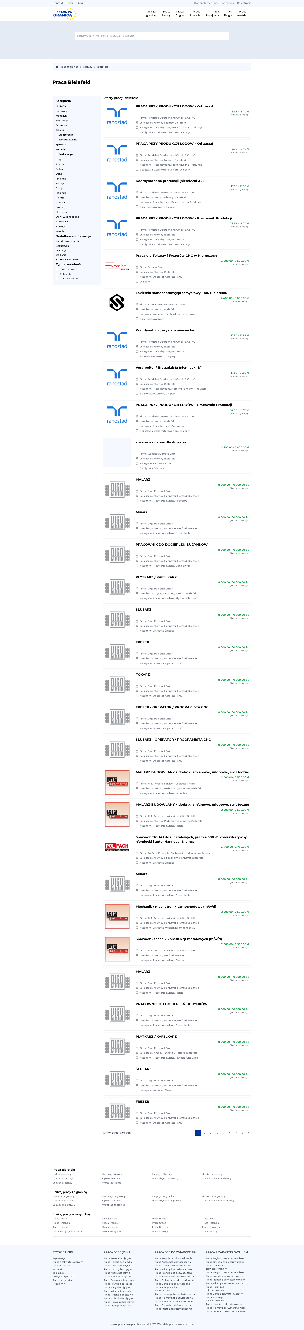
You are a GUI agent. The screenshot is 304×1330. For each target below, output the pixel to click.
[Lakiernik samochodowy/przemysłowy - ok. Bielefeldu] (117, 303)
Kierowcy (61, 110)
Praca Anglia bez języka (117, 1272)
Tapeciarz (181, 500)
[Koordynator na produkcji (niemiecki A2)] (117, 191)
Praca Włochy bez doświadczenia (174, 1269)
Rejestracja (59, 1258)
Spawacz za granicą (64, 1204)
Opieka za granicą (112, 1200)
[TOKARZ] (117, 684)
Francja (60, 183)
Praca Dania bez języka (117, 1265)
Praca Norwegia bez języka (119, 1302)
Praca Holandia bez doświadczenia (174, 1276)
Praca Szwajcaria (111, 1231)
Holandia (61, 192)
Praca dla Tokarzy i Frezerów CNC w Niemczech (176, 255)
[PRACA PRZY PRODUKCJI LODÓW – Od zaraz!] (117, 116)
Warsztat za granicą (113, 1204)
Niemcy (87, 66)
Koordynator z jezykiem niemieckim (166, 330)
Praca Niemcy (160, 1227)
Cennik (70, 3)
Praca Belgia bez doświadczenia (173, 1305)
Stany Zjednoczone (67, 216)
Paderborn (170, 788)
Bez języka (62, 245)
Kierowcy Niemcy (112, 1174)
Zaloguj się (59, 1272)
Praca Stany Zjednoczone (67, 1231)
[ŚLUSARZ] (117, 619)
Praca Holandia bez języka (118, 1298)
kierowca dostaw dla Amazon (161, 442)
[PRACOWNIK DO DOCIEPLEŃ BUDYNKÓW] (117, 554)
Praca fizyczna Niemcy (165, 1178)
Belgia (59, 169)
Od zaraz (61, 254)
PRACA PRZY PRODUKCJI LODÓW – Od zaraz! (174, 106)
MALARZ (143, 479)
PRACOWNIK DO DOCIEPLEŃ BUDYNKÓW (172, 544)
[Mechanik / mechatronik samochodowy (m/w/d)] (117, 916)
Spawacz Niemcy (62, 1182)
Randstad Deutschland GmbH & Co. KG (171, 117)
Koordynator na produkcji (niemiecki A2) (170, 181)
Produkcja (196, 127)
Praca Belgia (159, 1218)
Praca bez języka (62, 1280)
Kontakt (58, 3)
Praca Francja (110, 1222)
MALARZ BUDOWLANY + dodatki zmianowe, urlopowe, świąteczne (192, 772)
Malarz (179, 825)
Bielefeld (180, 122)
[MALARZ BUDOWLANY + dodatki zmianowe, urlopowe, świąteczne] (117, 782)
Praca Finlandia (61, 1222)
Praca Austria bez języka (117, 1258)
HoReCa (61, 106)
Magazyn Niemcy (162, 1174)
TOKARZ (143, 674)
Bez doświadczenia (67, 241)
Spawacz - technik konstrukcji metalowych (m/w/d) (179, 939)
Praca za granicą (69, 66)
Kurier (168, 463)
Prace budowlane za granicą (218, 1200)
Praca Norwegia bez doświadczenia (175, 1294)
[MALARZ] (117, 489)
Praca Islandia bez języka (118, 1283)
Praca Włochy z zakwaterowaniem (225, 1283)
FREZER (142, 642)
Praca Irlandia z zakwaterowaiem (225, 1304)
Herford (182, 495)
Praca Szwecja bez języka (118, 1276)
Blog (80, 3)
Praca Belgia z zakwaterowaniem (225, 1272)
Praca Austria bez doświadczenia (173, 1308)
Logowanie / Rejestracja (235, 3)
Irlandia (60, 197)
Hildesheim (171, 857)
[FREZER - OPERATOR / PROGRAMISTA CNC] (117, 717)
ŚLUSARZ (144, 609)
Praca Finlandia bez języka (118, 1294)
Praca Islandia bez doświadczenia (174, 1272)
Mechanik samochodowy (180, 314)
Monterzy (62, 120)
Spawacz (61, 144)
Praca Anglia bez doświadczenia (173, 1262)
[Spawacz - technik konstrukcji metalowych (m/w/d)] (117, 949)
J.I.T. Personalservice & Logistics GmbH (171, 783)
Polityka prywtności (64, 1276)
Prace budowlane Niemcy (216, 1178)
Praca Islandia (110, 1227)
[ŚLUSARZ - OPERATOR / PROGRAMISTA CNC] (117, 749)
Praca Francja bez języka (118, 1305)
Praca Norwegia (211, 1227)
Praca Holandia (210, 1222)
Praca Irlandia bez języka (118, 1262)
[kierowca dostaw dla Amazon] (117, 452)
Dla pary (61, 250)
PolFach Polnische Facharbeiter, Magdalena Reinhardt (180, 853)
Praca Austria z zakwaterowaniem (225, 1311)
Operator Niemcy (63, 1178)
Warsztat (61, 149)
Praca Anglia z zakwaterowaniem (225, 1258)
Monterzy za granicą (213, 1196)
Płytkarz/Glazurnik (186, 598)
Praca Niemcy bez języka (118, 1269)
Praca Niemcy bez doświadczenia (174, 1297)
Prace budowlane (66, 139)
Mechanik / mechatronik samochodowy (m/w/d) (176, 906)
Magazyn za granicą (163, 1196)
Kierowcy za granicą (113, 1196)
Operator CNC (174, 276)
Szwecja (60, 226)
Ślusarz (169, 630)
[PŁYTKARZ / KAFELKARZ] (117, 587)
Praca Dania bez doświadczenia (172, 1283)
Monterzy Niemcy (212, 1174)
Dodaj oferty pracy (206, 3)
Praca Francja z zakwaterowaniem (225, 1279)
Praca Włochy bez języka (118, 1291)
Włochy (60, 231)
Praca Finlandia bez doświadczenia (174, 1280)
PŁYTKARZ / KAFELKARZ (156, 577)
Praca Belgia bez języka (117, 1287)
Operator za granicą (64, 1200)
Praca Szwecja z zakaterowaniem (225, 1262)
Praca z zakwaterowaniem (68, 1262)
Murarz (141, 512)
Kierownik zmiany (182, 388)
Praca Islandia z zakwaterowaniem (225, 1276)
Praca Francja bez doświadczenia (173, 1258)
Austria (60, 164)
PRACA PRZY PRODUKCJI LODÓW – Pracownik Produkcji (184, 218)
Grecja (59, 188)
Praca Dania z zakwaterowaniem (224, 1293)
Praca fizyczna (64, 134)
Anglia (59, 159)
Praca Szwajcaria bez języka (119, 1280)
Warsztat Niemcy (112, 1182)
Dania (59, 173)
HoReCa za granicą (63, 1196)
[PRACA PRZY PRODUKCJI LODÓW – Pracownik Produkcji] (117, 228)
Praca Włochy (210, 1231)
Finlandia (61, 178)
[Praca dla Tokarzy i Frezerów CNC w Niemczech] (117, 265)
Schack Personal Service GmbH (167, 304)
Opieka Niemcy (111, 1178)
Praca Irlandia (60, 1227)
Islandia (60, 202)
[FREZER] (117, 652)
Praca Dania (208, 1218)
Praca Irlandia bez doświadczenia (173, 1265)
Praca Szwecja (160, 1231)
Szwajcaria (62, 221)
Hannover (170, 495)
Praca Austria (109, 1218)
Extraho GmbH (157, 267)
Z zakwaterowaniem (68, 259)
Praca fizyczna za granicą (166, 1200)
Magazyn (61, 115)
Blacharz (180, 960)
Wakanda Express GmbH (163, 453)
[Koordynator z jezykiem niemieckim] (117, 340)
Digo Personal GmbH (161, 491)
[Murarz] (117, 522)
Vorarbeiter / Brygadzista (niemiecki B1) (169, 367)
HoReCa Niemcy (62, 1174)
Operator (61, 125)
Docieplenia (182, 533)
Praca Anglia (60, 1218)
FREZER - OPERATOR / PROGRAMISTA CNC (172, 707)
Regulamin (59, 1283)
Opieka (60, 129)
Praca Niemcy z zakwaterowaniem (226, 1307)
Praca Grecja (159, 1222)
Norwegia (61, 212)
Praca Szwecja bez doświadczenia (174, 1301)
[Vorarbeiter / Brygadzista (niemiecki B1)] (117, 377)
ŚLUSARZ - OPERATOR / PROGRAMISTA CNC (173, 739)
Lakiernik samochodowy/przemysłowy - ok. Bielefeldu (181, 293)
